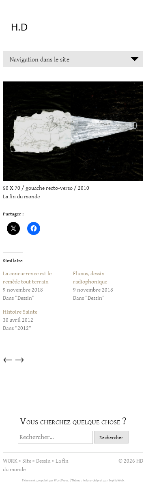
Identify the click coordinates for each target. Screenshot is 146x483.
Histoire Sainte (20, 312)
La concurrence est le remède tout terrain (27, 277)
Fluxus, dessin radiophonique (90, 277)
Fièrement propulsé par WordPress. (46, 480)
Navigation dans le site (39, 60)
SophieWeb (116, 480)
